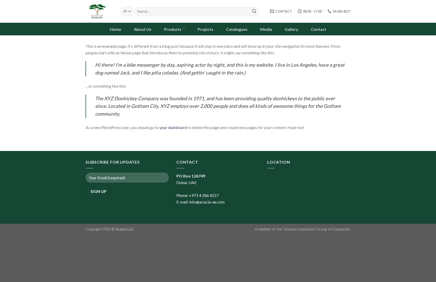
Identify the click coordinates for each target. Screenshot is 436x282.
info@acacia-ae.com (207, 201)
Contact (318, 29)
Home (115, 29)
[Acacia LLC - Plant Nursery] (99, 11)
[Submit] (254, 11)
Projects (205, 29)
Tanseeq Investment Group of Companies (316, 229)
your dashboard (173, 127)
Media (266, 29)
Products (172, 29)
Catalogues (237, 29)
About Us (142, 29)
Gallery (291, 29)
